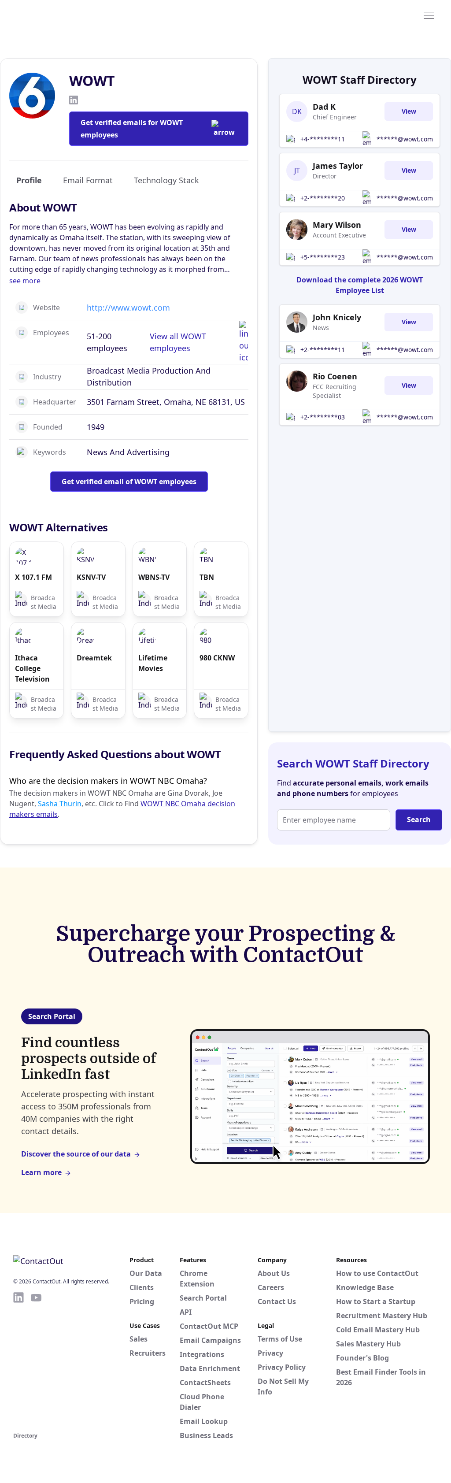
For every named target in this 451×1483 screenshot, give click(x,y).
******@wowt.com (405, 139)
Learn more (41, 1172)
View (409, 111)
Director (324, 176)
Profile (29, 180)
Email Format (88, 180)
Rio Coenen (335, 376)
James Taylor (338, 165)
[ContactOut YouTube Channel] (36, 1360)
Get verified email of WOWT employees (129, 481)
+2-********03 (322, 417)
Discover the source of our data (76, 1154)
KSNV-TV (91, 577)
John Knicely (337, 317)
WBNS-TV (154, 577)
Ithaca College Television (32, 668)
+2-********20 (322, 198)
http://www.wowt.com (128, 307)
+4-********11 (322, 139)
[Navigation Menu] (429, 14)
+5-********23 (322, 257)
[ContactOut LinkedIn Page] (18, 1360)
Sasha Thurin (59, 803)
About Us (274, 1273)
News (321, 327)
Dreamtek (94, 658)
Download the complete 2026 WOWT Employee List (359, 285)
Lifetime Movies (152, 663)
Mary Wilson (337, 224)
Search (419, 819)
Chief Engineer (335, 117)
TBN (207, 577)
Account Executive (339, 235)
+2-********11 (322, 349)
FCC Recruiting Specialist (334, 391)
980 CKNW (217, 658)
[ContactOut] (56, 14)
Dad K (324, 106)
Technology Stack (166, 180)
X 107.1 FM (33, 577)
